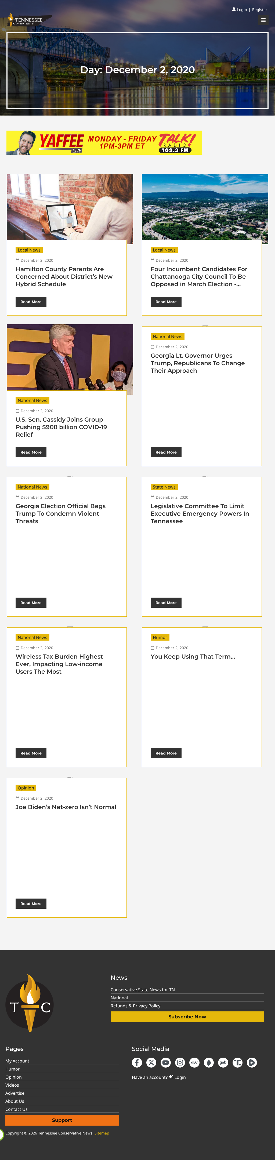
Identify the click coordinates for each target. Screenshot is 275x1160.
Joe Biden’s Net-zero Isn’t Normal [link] (66, 807)
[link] (239, 9)
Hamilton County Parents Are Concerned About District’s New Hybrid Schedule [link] (64, 276)
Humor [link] (160, 637)
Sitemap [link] (102, 1133)
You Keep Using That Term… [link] (193, 656)
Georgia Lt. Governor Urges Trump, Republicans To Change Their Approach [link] (198, 363)
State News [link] (164, 487)
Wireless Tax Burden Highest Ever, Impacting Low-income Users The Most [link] (59, 664)
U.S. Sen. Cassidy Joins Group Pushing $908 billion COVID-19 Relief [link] (61, 427)
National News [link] (32, 400)
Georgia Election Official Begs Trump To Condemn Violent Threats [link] (61, 513)
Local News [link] (29, 250)
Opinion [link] (26, 788)
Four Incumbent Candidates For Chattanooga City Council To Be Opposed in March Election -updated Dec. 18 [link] (199, 280)
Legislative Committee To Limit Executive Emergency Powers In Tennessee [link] (200, 513)
